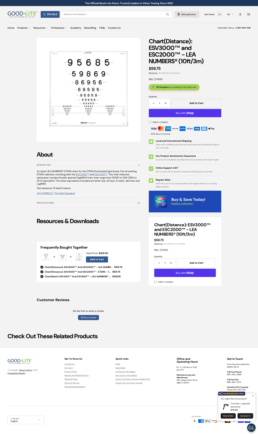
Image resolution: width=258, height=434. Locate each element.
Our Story (68, 368)
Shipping (153, 73)
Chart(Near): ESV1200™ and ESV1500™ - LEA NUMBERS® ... (78, 276)
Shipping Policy (71, 379)
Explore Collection (182, 203)
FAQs (118, 364)
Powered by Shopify (16, 373)
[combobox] (116, 14)
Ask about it (245, 416)
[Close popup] (253, 396)
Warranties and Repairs (74, 386)
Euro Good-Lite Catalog (126, 375)
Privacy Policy (70, 371)
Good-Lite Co (25, 370)
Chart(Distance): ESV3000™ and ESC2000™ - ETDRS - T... (78, 271)
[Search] (168, 14)
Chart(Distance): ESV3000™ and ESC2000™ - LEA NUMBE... (79, 267)
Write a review (88, 317)
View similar (228, 416)
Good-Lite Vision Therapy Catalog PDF (133, 379)
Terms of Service (71, 383)
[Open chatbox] (251, 427)
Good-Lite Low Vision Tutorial (129, 383)
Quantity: (153, 96)
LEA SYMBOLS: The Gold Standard (56, 193)
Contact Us (69, 364)
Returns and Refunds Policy (76, 375)
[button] (248, 14)
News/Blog (120, 368)
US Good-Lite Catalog (125, 371)
